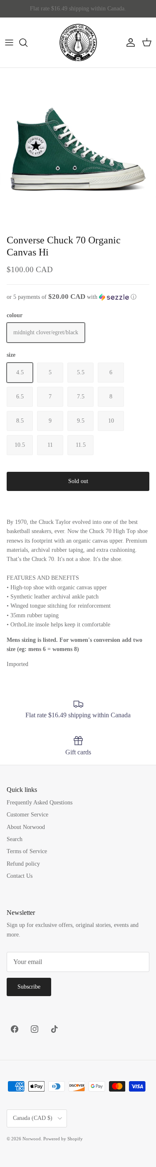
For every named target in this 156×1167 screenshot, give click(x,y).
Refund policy (23, 864)
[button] (78, 297)
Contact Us (19, 876)
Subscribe (28, 987)
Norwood (31, 1138)
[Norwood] (78, 42)
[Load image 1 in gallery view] (78, 146)
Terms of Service (27, 851)
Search (14, 839)
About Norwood (26, 827)
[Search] (27, 42)
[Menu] (9, 42)
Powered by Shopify (63, 1138)
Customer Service (27, 814)
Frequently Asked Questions (39, 802)
